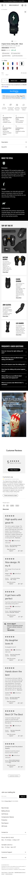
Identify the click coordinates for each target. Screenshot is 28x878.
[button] (22, 5)
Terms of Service (4, 872)
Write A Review (14, 470)
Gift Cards (4, 826)
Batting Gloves (5, 811)
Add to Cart (18, 80)
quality (12, 505)
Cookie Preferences (8, 873)
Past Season (5, 823)
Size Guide (25, 72)
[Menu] (2, 5)
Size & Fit (4, 147)
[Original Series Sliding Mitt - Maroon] (17, 68)
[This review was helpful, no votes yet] (18, 583)
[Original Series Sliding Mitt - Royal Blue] (13, 64)
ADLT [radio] (7, 75)
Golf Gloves (4, 814)
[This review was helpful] (18, 703)
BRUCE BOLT (6, 864)
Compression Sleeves (7, 817)
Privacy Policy (8, 801)
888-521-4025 (10, 837)
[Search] (5, 5)
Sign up (23, 796)
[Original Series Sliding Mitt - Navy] (13, 68)
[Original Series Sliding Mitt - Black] (22, 64)
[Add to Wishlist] (25, 12)
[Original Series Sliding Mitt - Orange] (8, 68)
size (7, 505)
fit (3, 505)
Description (4, 142)
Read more (17, 537)
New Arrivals (5, 808)
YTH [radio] (2, 75)
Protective (4, 820)
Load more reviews (14, 776)
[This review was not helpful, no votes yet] (21, 551)
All (1, 9)
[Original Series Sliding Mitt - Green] (3, 64)
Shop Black (5, 9)
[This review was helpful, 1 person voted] (18, 551)
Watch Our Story (10, 411)
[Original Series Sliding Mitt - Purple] (3, 68)
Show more (6, 509)
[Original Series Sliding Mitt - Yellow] (8, 64)
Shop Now (5, 272)
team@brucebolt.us (6, 844)
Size (2, 72)
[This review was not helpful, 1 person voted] (21, 583)
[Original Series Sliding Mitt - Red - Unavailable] (17, 64)
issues (17, 505)
